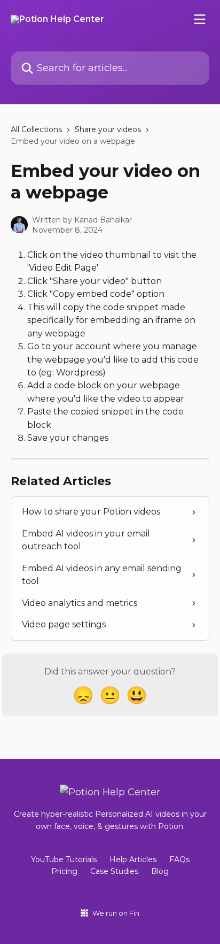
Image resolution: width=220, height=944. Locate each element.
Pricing (64, 871)
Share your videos (108, 129)
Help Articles (132, 859)
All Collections (36, 129)
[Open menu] (199, 19)
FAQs (179, 859)
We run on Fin (115, 913)
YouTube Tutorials (64, 859)
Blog (160, 871)
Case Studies (114, 871)
